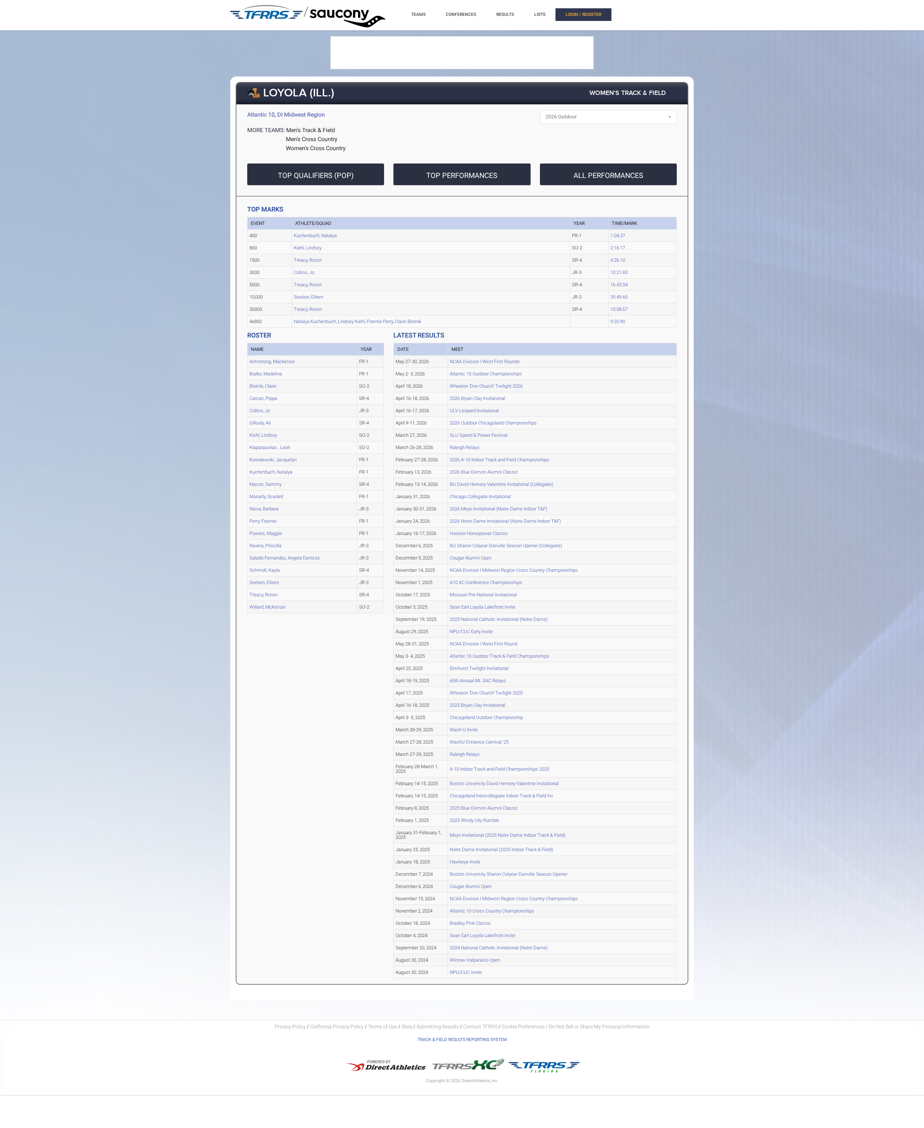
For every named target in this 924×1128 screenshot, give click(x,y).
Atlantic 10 (261, 114)
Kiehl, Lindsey (308, 248)
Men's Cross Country (311, 139)
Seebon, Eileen (308, 297)
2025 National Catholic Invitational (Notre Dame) (499, 619)
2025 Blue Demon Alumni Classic (484, 808)
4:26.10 (617, 260)
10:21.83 (619, 272)
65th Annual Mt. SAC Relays (478, 680)
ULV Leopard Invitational (474, 410)
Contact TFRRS (480, 1026)
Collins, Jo (304, 272)
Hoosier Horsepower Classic (479, 533)
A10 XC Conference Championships (486, 582)
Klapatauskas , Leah (269, 447)
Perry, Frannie (262, 521)
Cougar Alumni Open (471, 558)
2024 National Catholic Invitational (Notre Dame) (499, 947)
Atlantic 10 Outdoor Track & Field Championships (499, 656)
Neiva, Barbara (264, 508)
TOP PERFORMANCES (461, 175)
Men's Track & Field (310, 130)
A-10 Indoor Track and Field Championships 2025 (499, 769)
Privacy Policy (290, 1026)
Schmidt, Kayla (264, 570)
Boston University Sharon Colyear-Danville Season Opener (508, 874)
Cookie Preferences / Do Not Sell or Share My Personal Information (576, 1026)
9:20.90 (617, 321)
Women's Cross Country (316, 148)
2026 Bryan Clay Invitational (477, 398)
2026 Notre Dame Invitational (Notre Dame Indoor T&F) (505, 521)
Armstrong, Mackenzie (272, 361)
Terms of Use (382, 1026)
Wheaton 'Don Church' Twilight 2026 (486, 386)
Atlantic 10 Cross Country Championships (492, 911)
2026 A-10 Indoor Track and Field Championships (499, 459)
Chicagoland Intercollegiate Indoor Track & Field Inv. (502, 795)
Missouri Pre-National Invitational (483, 594)
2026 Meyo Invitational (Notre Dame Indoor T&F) (498, 508)
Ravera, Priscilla (265, 545)
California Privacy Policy (337, 1026)
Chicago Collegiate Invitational (480, 496)
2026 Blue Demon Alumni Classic (484, 472)
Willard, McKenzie (267, 607)
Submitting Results (438, 1026)
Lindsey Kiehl (351, 321)
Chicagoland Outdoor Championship (486, 717)
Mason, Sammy (265, 484)
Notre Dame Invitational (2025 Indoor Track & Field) (501, 849)
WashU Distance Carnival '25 (479, 742)
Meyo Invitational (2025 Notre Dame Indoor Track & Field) (507, 835)
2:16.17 (617, 248)
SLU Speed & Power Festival (478, 435)
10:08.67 (619, 309)
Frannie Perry (380, 321)
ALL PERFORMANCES (608, 175)
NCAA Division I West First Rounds (485, 361)
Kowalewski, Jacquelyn (273, 459)
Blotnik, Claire (262, 386)
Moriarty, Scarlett (266, 496)
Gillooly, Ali (260, 423)
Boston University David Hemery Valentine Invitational (504, 783)
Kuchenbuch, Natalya (315, 235)
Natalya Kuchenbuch (315, 321)
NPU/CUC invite (466, 972)
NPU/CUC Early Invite (471, 631)
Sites (406, 1026)
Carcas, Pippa (263, 398)
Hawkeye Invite (465, 861)
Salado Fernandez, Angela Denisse (284, 558)
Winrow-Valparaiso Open (475, 960)
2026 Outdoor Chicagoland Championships (493, 423)
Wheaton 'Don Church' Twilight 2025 (486, 693)
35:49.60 (619, 297)
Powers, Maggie (265, 533)
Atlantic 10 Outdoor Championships (486, 373)
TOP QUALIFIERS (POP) (316, 175)
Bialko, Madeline (265, 373)
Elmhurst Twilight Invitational (479, 668)
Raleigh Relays (465, 447)
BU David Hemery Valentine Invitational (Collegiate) (501, 484)
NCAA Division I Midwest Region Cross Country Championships (514, 570)
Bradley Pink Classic (470, 923)
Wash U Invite (464, 729)
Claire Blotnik (408, 321)
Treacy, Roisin (308, 260)
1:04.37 (617, 235)
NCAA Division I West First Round (483, 643)
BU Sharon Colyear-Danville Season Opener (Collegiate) (506, 545)
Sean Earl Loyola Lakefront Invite (482, 607)
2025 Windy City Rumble (474, 820)
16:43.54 (619, 284)
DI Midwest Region (301, 114)
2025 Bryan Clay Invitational (477, 705)
